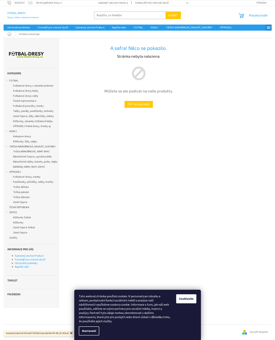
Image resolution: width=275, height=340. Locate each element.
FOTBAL (13, 81)
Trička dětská (21, 187)
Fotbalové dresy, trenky (26, 177)
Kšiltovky (18, 223)
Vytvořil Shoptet (258, 332)
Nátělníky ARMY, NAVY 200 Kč (29, 167)
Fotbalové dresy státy (25, 96)
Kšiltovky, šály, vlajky (25, 141)
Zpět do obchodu (139, 104)
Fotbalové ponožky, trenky (28, 106)
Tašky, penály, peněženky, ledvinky (33, 111)
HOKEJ (13, 131)
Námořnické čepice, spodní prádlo (32, 157)
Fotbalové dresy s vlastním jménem (33, 86)
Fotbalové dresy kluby (25, 91)
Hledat (173, 15)
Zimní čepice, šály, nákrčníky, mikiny (33, 116)
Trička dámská (21, 197)
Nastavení (89, 331)
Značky (13, 238)
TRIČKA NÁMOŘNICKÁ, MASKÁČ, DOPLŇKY (32, 147)
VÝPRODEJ (15, 172)
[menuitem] (19, 28)
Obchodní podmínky (26, 263)
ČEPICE (13, 212)
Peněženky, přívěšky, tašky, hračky (33, 182)
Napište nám (22, 267)
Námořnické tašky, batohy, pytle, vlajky (35, 162)
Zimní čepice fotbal (24, 227)
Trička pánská (21, 192)
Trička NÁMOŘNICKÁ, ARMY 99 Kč (31, 151)
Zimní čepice (20, 202)
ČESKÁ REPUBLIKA (19, 207)
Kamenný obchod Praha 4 (113, 3)
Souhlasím (186, 299)
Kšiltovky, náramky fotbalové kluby (33, 121)
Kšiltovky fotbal (22, 217)
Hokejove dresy (22, 136)
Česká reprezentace (24, 101)
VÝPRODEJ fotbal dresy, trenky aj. (32, 126)
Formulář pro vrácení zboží (152, 3)
